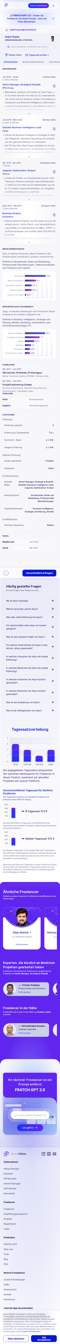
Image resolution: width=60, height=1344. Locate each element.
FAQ (6, 1264)
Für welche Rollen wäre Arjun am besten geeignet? (26, 627)
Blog (6, 1259)
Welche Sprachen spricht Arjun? (22, 609)
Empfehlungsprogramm (15, 1214)
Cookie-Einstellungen (14, 1279)
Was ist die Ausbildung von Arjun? (23, 702)
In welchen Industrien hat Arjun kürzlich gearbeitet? (26, 681)
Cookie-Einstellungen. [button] (31, 1331)
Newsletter (9, 1193)
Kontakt (7, 1294)
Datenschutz (10, 1289)
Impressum (9, 1299)
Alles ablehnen (16, 1338)
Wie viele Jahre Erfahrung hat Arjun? (24, 617)
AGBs (6, 1284)
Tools (6, 1254)
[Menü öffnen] (53, 5)
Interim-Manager (12, 1183)
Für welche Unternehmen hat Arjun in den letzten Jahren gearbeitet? (27, 647)
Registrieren (10, 1223)
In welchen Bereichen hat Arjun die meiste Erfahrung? (27, 669)
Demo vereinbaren (38, 5)
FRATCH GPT (10, 1244)
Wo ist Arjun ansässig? (17, 600)
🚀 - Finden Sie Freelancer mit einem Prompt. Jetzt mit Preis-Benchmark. (26, 18)
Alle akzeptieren (44, 1338)
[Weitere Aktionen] (6, 573)
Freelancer (9, 1209)
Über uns (8, 1249)
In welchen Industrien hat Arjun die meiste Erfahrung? (27, 658)
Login (6, 1228)
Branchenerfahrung (33, 62)
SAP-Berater (10, 1188)
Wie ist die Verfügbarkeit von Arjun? (24, 710)
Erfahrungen (11, 62)
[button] (37, 55)
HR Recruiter (10, 1178)
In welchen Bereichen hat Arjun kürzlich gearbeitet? (26, 692)
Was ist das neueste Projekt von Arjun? (25, 636)
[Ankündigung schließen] (53, 18)
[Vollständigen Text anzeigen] (29, 113)
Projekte (8, 1218)
